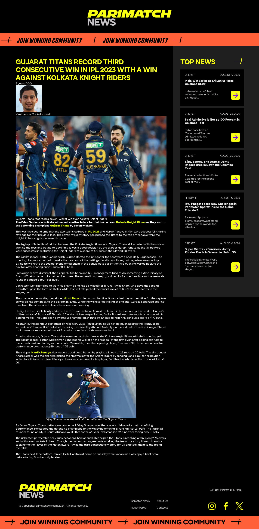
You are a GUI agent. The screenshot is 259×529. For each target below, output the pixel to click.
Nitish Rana (71, 298)
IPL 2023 (93, 231)
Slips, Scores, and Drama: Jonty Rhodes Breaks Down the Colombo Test (209, 165)
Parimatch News (140, 501)
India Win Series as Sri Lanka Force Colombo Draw (209, 82)
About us (162, 501)
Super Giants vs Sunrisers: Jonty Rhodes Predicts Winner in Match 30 (210, 250)
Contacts (162, 507)
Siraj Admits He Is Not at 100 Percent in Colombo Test (212, 121)
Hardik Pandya (41, 352)
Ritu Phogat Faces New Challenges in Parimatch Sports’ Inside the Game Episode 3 (211, 207)
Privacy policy (138, 507)
